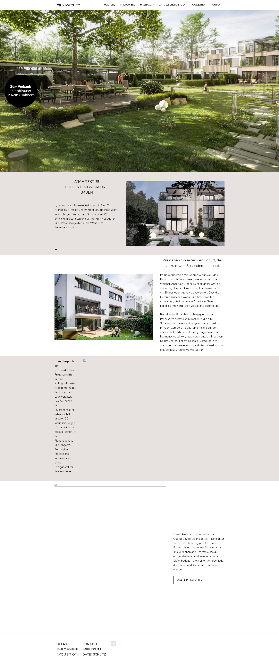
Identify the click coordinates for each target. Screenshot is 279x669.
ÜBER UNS (109, 4)
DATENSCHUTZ (94, 654)
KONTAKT (216, 4)
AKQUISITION (199, 4)
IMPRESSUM (91, 649)
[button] (153, 4)
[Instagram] (113, 643)
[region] (139, 91)
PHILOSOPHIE (127, 4)
